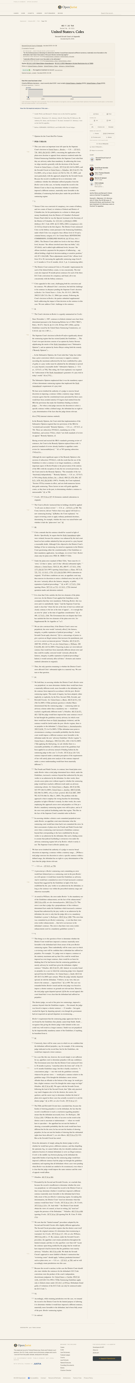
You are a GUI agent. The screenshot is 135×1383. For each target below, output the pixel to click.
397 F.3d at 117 (71, 1101)
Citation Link (101, 127)
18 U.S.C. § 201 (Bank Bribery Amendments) (40, 63)
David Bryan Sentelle (101, 168)
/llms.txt (95, 1350)
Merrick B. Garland (100, 178)
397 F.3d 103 (64, 167)
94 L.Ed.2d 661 (46, 480)
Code (23, 13)
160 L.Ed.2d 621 (44, 152)
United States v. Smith (66, 974)
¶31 (33, 1043)
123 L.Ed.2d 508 (60, 572)
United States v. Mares (59, 700)
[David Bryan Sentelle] (92, 169)
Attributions (67, 1378)
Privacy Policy (88, 1378)
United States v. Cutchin (63, 1277)
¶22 (33, 682)
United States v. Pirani (94, 83)
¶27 (33, 896)
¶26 (33, 870)
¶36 (33, 1222)
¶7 (33, 201)
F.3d (38, 21)
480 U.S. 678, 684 (71, 477)
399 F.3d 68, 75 (40, 729)
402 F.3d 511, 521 (74, 700)
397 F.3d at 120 (52, 1214)
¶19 (33, 626)
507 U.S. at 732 (52, 587)
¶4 (33, 136)
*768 (28, 699)
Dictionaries (50, 13)
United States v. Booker (35, 66)
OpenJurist (23, 21)
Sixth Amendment (60, 344)
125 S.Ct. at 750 (50, 866)
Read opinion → (99, 186)
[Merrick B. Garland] (92, 179)
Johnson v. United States (66, 66)
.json (30, 1327)
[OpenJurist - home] (67, 7)
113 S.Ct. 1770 (47, 572)
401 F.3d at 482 (47, 1086)
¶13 (33, 496)
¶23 (33, 769)
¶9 (33, 266)
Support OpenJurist (107, 1358)
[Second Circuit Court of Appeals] (92, 184)
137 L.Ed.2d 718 (40, 569)
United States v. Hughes (60, 787)
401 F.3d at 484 (47, 1177)
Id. (44, 492)
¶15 (33, 527)
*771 (28, 1254)
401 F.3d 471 (74, 170)
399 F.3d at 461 (40, 1237)
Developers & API (98, 1347)
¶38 (33, 1293)
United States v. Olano (51, 66)
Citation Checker (65, 1370)
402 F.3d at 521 (72, 1135)
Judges (39, 13)
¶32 (33, 1056)
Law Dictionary (65, 1352)
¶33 (33, 1105)
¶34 (33, 1177)
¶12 (33, 313)
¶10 (33, 283)
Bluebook (111, 127)
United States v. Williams (68, 644)
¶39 (33, 1298)
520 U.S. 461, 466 (59, 566)
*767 (28, 510)
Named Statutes (65, 1362)
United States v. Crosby (50, 167)
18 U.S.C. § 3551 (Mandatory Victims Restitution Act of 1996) (74, 63)
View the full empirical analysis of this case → (34, 108)
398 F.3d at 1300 (65, 917)
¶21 (33, 677)
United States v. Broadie (67, 56)
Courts (31, 13)
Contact (43, 1378)
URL (92, 127)
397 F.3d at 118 (69, 752)
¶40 (33, 1315)
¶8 (33, 206)
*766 (27, 335)
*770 (28, 1068)
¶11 (33, 309)
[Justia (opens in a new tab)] (37, 1364)
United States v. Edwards (52, 56)
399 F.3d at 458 (40, 902)
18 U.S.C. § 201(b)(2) (64, 221)
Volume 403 (31, 21)
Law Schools (64, 1360)
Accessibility (33, 1378)
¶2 (33, 118)
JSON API (96, 1353)
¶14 (33, 504)
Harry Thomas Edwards (102, 173)
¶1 (33, 113)
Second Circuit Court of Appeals (67, 36)
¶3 (33, 127)
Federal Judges (65, 1355)
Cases (16, 13)
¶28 (33, 933)
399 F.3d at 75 (71, 902)
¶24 (33, 818)
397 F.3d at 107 (46, 497)
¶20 (33, 666)
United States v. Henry (65, 61)
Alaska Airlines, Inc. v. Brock (52, 477)
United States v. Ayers (51, 61)
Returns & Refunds (54, 1378)
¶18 (33, 595)
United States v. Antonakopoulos (69, 726)
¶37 (33, 1268)
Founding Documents (67, 1365)
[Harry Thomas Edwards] (92, 174)
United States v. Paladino (60, 170)
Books (60, 13)
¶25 (33, 866)
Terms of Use (77, 1378)
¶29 (33, 938)
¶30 (33, 1038)
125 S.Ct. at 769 (72, 508)
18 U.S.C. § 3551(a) (62, 1283)
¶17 (33, 560)
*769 (28, 882)
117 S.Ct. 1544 (75, 566)
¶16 (33, 532)
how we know (58, 70)
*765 (28, 152)
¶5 (33, 141)
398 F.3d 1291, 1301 (61, 741)
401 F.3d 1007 (71, 792)
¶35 (33, 1182)
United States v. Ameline (73, 83)
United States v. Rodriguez (43, 741)
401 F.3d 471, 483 (56, 968)
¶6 (33, 146)
